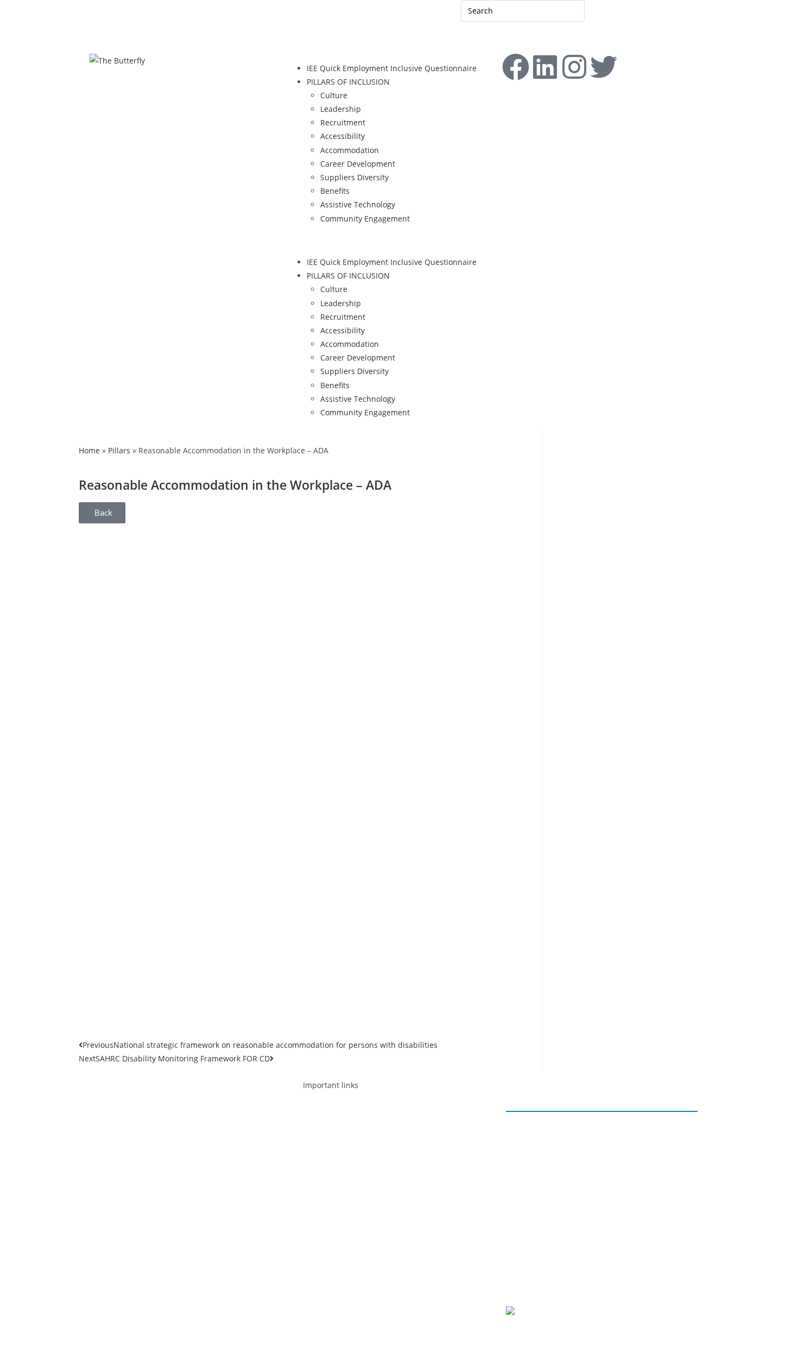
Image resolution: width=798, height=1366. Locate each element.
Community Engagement (365, 218)
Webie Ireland (612, 1337)
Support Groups (356, 1183)
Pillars (119, 450)
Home (89, 450)
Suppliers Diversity (354, 177)
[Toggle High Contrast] (185, 19)
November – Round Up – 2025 (571, 1170)
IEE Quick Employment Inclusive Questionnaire (392, 68)
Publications (349, 1292)
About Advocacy (356, 1142)
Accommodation (349, 150)
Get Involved (336, 1320)
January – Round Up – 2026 (566, 1129)
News (337, 1252)
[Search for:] (523, 10)
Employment (336, 1115)
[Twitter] (202, 1132)
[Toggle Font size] (203, 19)
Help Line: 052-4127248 (147, 37)
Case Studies (350, 1279)
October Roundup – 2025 (562, 1211)
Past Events (348, 1265)
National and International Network (392, 1210)
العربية (606, 15)
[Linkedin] (545, 66)
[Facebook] (515, 66)
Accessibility (342, 136)
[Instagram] (574, 66)
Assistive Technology (357, 204)
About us (330, 1224)
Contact (103, 20)
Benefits (335, 191)
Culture (333, 95)
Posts (323, 1238)
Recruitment (342, 122)
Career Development (357, 164)
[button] (399, 240)
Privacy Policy (541, 1279)
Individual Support (361, 1170)
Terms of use (601, 1279)
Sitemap (142, 20)
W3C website (572, 1312)
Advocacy (330, 1128)
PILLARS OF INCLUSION (348, 82)
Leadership (340, 109)
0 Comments (539, 1157)
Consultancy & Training (369, 1197)
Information (348, 1156)
